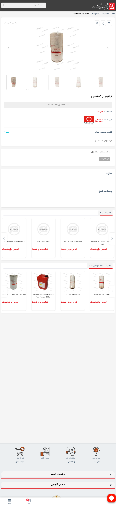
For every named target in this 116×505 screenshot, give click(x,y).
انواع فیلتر (100, 111)
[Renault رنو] (89, 120)
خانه (113, 13)
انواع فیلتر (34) (104, 159)
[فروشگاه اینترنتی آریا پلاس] (103, 6)
